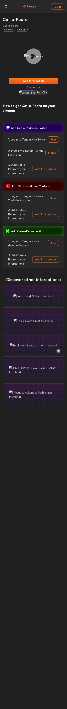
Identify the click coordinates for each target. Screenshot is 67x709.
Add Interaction (33, 81)
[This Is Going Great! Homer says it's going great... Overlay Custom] (33, 321)
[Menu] (5, 6)
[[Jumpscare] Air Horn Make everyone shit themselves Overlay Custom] (33, 296)
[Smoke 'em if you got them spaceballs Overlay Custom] (33, 345)
